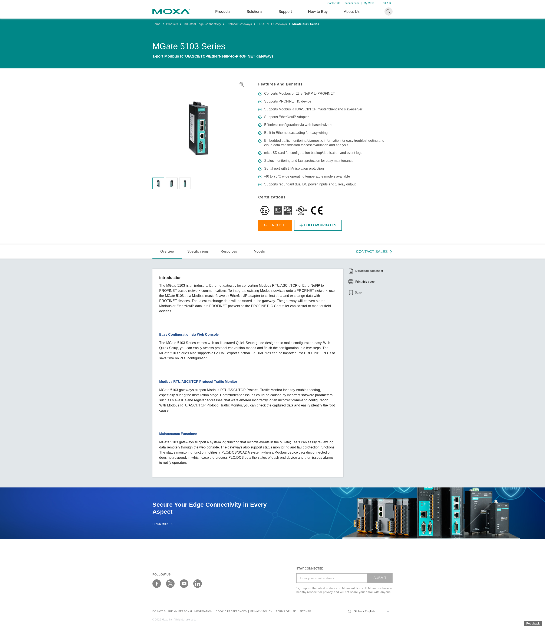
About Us (352, 11)
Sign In (387, 3)
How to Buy (318, 11)
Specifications (198, 251)
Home (156, 24)
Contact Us (333, 3)
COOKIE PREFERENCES (231, 611)
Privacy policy (261, 611)
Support (285, 11)
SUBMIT (379, 578)
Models (259, 251)
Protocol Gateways (239, 24)
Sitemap (305, 611)
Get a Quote (275, 225)
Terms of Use (286, 611)
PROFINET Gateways (272, 24)
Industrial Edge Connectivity (202, 24)
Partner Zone (352, 3)
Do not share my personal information (182, 611)
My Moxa (369, 3)
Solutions (254, 11)
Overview (167, 251)
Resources (229, 251)
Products (172, 24)
